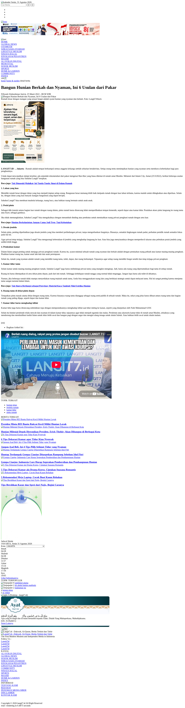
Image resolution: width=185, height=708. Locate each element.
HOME (4, 42)
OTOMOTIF (6, 46)
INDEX (4, 76)
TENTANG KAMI (9, 685)
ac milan (6, 592)
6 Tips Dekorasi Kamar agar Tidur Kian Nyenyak (27, 439)
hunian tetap (12, 405)
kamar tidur (11, 410)
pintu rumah (12, 412)
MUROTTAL (7, 64)
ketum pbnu (8, 590)
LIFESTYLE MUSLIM (11, 51)
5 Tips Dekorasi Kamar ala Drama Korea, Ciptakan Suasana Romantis (38, 469)
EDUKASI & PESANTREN (13, 56)
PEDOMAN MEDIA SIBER (13, 690)
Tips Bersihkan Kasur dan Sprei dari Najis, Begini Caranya (32, 484)
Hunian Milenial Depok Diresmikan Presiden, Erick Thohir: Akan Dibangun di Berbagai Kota (50, 431)
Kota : (3, 546)
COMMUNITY (8, 73)
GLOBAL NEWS (9, 44)
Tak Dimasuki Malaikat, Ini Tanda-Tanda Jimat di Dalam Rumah (42, 183)
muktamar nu (20, 588)
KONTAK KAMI (9, 695)
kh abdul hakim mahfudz (25, 585)
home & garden (13, 81)
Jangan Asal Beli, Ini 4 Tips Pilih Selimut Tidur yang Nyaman (33, 447)
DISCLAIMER (7, 692)
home (3, 81)
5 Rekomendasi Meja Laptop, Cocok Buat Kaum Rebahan (31, 477)
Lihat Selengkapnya (9, 578)
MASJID (5, 59)
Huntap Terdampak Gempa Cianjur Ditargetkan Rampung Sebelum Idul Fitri (42, 454)
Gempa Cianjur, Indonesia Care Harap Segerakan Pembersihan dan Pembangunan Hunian (49, 462)
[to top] (4, 628)
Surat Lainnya (7, 623)
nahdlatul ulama (21, 583)
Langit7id (5, 641)
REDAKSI (6, 688)
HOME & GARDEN (10, 71)
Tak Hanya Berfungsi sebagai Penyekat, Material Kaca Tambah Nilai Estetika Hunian (51, 286)
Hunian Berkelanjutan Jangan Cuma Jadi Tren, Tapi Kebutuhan (42, 222)
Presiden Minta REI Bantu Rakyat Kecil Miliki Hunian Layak (33, 424)
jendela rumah (13, 407)
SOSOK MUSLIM (9, 66)
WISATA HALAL (9, 54)
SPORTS (5, 68)
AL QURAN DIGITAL (11, 61)
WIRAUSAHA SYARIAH (13, 49)
